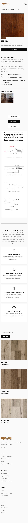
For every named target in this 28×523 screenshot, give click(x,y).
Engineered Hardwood (6, 456)
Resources (3, 512)
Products (3, 9)
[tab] (14, 116)
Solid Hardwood (5, 458)
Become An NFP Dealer (6, 493)
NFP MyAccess (4, 495)
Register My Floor (5, 476)
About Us (3, 505)
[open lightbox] (12, 25)
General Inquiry (4, 473)
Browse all (5, 336)
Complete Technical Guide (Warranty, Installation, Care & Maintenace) (13, 81)
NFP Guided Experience (6, 481)
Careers (3, 510)
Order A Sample (5, 478)
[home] (5, 3)
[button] (23, 3)
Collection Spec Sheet (6, 84)
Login (2, 490)
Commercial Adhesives (6, 463)
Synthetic (3, 461)
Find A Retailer (4, 508)
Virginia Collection (10, 9)
